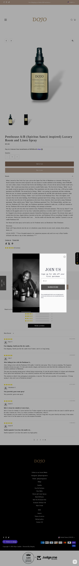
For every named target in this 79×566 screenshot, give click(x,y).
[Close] (64, 256)
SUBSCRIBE (53, 287)
